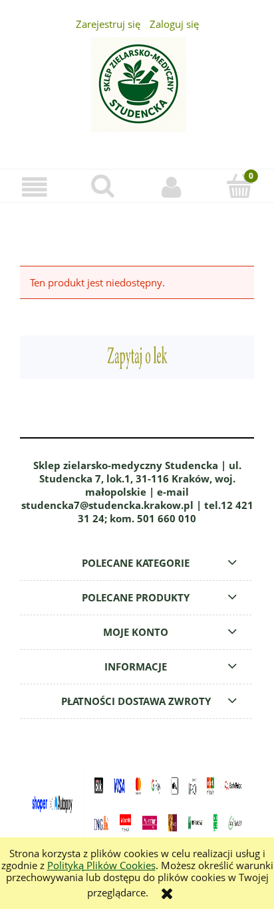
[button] (34, 187)
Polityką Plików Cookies (101, 865)
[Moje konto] (171, 187)
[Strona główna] (137, 92)
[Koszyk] (240, 186)
